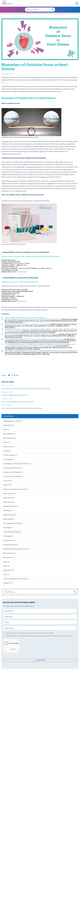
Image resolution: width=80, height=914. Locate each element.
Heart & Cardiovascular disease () (15, 489)
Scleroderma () (8, 557)
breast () (6, 442)
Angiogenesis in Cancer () (12, 421)
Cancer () (7, 451)
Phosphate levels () (10, 544)
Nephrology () (8, 519)
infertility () (7, 510)
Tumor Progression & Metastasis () (16, 579)
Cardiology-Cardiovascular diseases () (17, 463)
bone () (6, 429)
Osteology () (8, 536)
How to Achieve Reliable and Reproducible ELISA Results (22, 408)
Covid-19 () (7, 481)
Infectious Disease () (11, 506)
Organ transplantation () (12, 532)
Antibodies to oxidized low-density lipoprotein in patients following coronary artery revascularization (41, 351)
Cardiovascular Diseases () (13, 472)
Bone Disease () (9, 434)
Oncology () (7, 527)
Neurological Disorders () (12, 523)
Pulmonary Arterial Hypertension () (16, 549)
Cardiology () (8, 459)
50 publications (21, 301)
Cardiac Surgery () (10, 455)
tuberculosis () (8, 570)
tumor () (6, 574)
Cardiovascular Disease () (12, 468)
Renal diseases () (9, 553)
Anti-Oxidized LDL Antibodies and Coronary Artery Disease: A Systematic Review (34, 339)
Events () (7, 485)
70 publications (21, 272)
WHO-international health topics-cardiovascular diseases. (25, 317)
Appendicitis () (8, 425)
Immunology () (8, 502)
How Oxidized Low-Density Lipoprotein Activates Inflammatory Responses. (32, 334)
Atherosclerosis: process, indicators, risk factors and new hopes (27, 324)
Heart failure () (8, 498)
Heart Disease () (9, 493)
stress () (6, 566)
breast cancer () (9, 446)
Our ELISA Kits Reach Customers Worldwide (18, 402)
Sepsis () (6, 562)
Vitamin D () (8, 583)
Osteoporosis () (9, 540)
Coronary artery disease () (13, 476)
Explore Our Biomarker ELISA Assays (15, 395)
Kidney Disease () (9, 515)
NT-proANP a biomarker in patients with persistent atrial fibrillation (26, 388)
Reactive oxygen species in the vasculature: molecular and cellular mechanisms (32, 319)
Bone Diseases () (9, 438)
